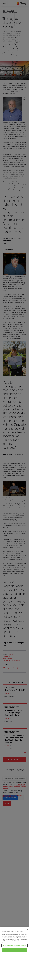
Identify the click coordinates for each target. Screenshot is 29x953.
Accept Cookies (15, 950)
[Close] (27, 929)
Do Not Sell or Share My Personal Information (14, 945)
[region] (14, 940)
